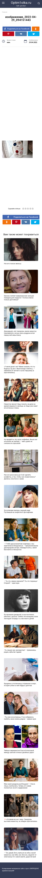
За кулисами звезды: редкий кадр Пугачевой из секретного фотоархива (18, 511)
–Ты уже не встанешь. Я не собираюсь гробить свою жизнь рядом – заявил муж (20, 718)
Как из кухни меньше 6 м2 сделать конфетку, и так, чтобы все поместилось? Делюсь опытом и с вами (20, 477)
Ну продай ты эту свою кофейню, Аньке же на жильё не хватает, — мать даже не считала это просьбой (20, 441)
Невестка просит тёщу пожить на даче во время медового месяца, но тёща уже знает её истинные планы (21, 406)
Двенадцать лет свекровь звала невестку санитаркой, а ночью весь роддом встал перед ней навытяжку (20, 333)
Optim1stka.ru (21, 3)
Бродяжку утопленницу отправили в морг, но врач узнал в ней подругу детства (20, 684)
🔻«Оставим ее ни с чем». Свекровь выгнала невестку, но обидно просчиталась (20, 820)
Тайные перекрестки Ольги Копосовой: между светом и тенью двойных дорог (19, 751)
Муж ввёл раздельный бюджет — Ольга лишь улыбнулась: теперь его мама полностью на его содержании (19, 786)
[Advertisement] (21, 71)
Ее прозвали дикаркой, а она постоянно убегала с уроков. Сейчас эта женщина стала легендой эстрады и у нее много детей (21, 616)
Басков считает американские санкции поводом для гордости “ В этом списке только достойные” (19, 298)
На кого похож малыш (12, 263)
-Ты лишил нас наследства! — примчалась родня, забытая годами (20, 651)
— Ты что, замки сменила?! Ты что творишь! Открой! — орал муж (20, 582)
